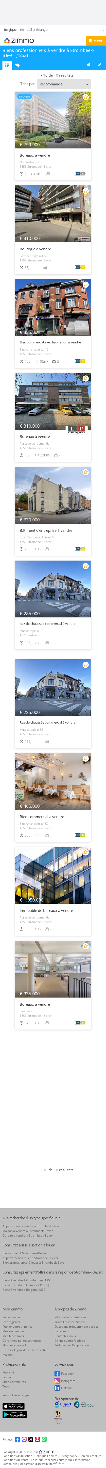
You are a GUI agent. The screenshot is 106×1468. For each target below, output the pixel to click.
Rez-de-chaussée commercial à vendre (47, 624)
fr (99, 30)
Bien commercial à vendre (42, 816)
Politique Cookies (46, 1456)
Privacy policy (69, 1456)
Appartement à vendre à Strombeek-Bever (31, 1226)
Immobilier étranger (34, 29)
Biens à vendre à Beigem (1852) (24, 1290)
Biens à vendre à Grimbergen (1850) (27, 1280)
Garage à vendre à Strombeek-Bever (27, 1235)
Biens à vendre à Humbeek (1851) (25, 1285)
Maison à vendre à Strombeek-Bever (27, 1231)
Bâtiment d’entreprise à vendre (46, 530)
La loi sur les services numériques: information (61, 1460)
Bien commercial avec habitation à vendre (50, 342)
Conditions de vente (15, 1460)
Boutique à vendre (35, 248)
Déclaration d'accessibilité (36, 1464)
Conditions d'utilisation (17, 1456)
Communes (10, 1464)
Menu (98, 40)
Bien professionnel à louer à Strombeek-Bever (34, 1262)
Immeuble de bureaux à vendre (46, 910)
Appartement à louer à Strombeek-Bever (30, 1258)
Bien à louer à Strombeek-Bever (24, 1253)
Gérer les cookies (91, 1456)
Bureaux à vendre (35, 155)
